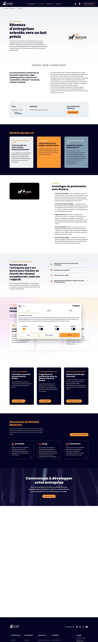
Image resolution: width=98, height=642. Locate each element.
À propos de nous (56, 640)
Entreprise (55, 635)
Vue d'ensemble (36, 65)
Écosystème (13, 8)
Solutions (13, 640)
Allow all (70, 335)
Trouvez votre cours (73, 401)
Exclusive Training (80, 638)
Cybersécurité (15, 635)
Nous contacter (89, 4)
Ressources (62, 65)
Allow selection (49, 335)
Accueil (6, 8)
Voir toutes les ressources (79, 434)
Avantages (45, 65)
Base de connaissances (44, 640)
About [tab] (70, 310)
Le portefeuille (54, 65)
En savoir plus (45, 401)
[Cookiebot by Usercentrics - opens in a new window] (73, 306)
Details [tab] (49, 310)
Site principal (72, 112)
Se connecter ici (18, 401)
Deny (28, 335)
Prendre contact (49, 496)
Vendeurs (20, 8)
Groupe (78, 635)
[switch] (41, 329)
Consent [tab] (27, 310)
